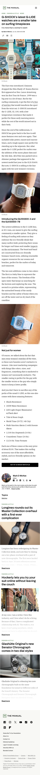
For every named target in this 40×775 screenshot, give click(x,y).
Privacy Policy (32, 758)
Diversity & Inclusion (10, 758)
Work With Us (31, 755)
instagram (17, 480)
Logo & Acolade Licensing (10, 745)
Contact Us (6, 739)
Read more (6, 568)
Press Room (7, 761)
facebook (14, 480)
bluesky (30, 480)
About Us (6, 736)
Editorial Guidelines (8, 742)
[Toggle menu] (36, 8)
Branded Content (8, 751)
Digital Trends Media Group (11, 755)
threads (27, 480)
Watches (4, 498)
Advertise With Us (8, 748)
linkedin (20, 480)
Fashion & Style (8, 504)
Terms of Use (21, 758)
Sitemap (16, 761)
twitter (23, 480)
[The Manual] (11, 7)
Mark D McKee (7, 31)
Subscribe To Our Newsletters (12, 733)
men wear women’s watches (14, 359)
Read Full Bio (15, 489)
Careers (23, 755)
